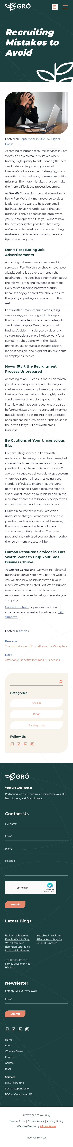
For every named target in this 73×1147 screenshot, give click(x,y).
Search (61, 681)
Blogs (36, 714)
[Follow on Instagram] (32, 744)
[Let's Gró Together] (55, 7)
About (8, 1045)
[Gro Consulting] (18, 7)
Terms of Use (17, 1121)
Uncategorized (36, 725)
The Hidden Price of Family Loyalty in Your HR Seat (18, 964)
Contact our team (17, 607)
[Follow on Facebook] (12, 744)
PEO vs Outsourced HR (19, 1094)
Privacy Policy (55, 1121)
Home (8, 1039)
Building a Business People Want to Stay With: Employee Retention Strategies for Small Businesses (17, 943)
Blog (8, 1068)
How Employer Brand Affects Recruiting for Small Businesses (49, 939)
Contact (10, 1062)
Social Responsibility (17, 1088)
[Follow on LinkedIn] (25, 744)
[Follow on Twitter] (18, 744)
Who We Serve (14, 1051)
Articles (24, 631)
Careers (9, 1057)
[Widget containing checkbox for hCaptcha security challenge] (30, 887)
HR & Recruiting (14, 1082)
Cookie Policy (36, 1121)
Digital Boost (48, 1126)
